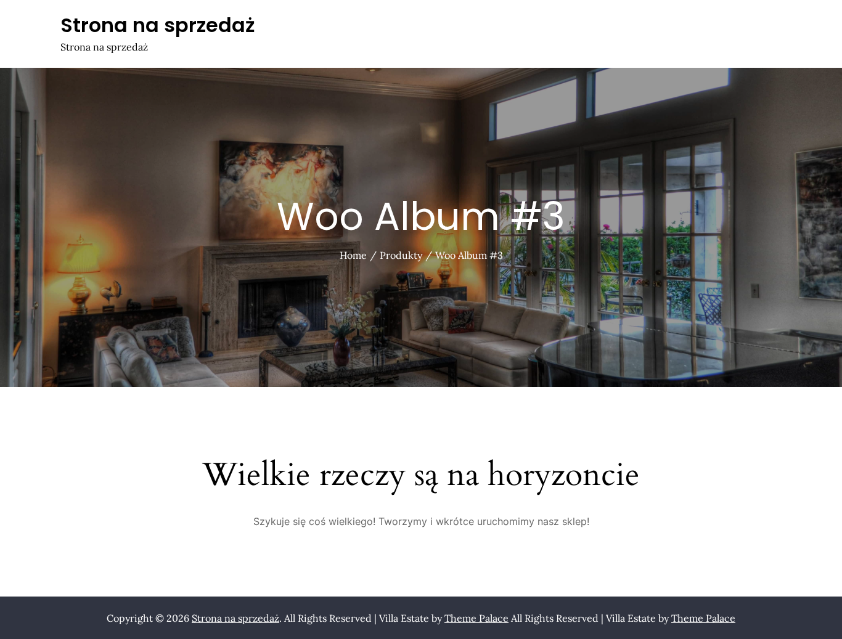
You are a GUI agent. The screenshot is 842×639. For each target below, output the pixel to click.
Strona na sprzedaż (157, 25)
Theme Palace (476, 618)
